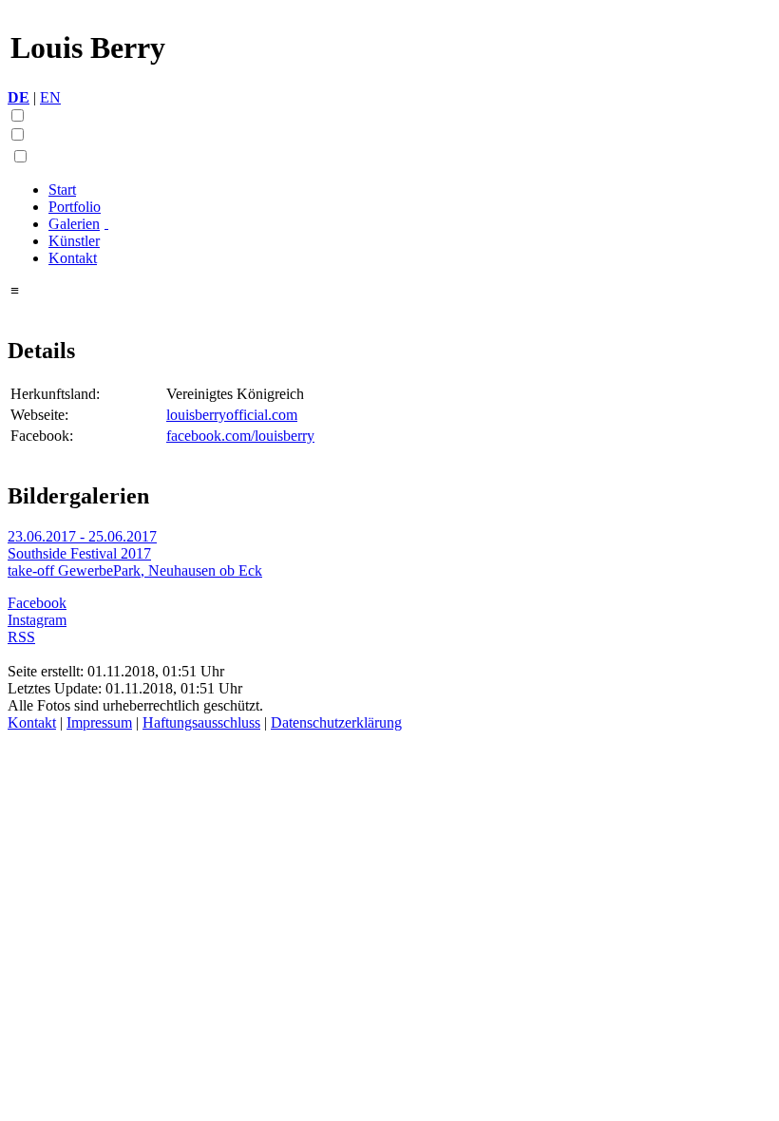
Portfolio (74, 207)
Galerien (74, 224)
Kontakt (72, 258)
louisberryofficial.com (231, 415)
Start (62, 189)
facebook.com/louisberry (240, 436)
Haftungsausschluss (201, 722)
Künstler (74, 241)
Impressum (99, 722)
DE (18, 97)
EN (50, 97)
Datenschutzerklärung (336, 722)
